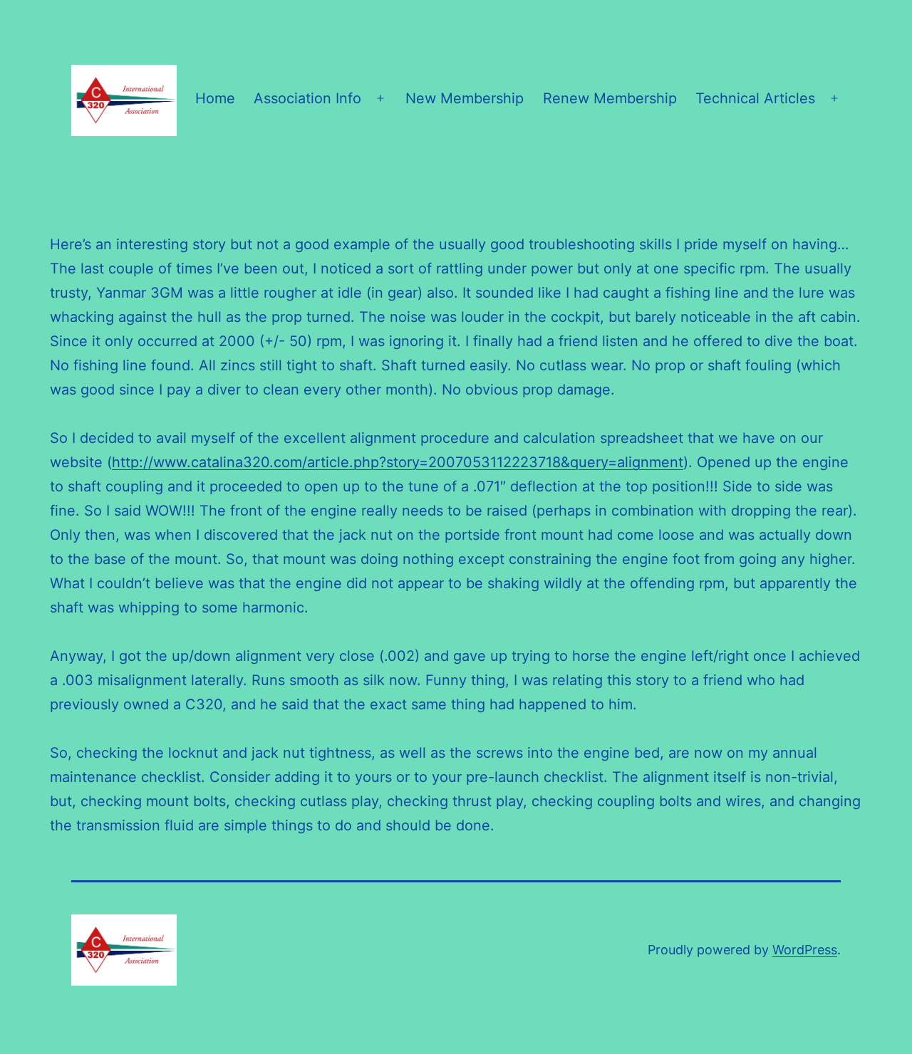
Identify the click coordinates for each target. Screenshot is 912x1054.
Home (215, 98)
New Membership (464, 98)
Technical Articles (755, 98)
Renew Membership (610, 98)
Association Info (307, 98)
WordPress (804, 949)
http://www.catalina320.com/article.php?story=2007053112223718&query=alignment (397, 462)
